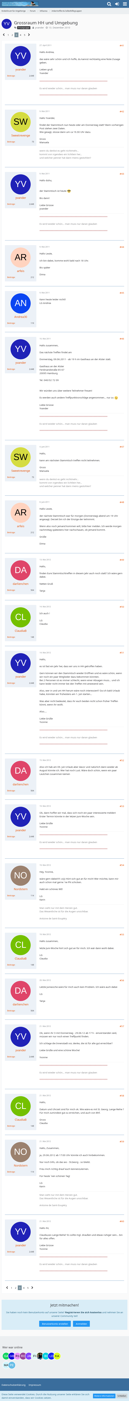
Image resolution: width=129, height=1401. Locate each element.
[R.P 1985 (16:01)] (17, 1356)
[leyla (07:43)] (51, 1356)
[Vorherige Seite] (4, 35)
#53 (122, 806)
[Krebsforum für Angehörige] (20, 4)
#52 (122, 760)
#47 (122, 446)
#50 (122, 606)
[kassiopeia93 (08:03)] (57, 1356)
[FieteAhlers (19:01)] (34, 1356)
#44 (122, 246)
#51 (122, 652)
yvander (39, 27)
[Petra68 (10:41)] (12, 1365)
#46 (122, 338)
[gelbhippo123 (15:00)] (12, 1356)
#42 (122, 111)
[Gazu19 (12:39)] (6, 1356)
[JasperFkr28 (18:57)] (29, 1356)
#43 (122, 173)
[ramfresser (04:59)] (40, 1356)
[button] (125, 4)
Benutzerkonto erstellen (55, 1323)
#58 (122, 1095)
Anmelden (81, 1323)
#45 (122, 292)
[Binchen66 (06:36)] (46, 1356)
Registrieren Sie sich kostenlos (83, 1312)
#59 (122, 1141)
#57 (122, 1026)
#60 (122, 1221)
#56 (122, 980)
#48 (122, 502)
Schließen (122, 1396)
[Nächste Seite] (29, 35)
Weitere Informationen (104, 1396)
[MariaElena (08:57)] (6, 1365)
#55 (122, 934)
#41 (122, 45)
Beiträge (11, 75)
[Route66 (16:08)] (23, 1356)
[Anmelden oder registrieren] (117, 4)
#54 (122, 865)
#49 (122, 559)
